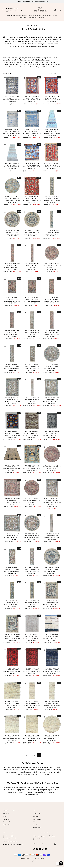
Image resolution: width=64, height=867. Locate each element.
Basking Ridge (15, 790)
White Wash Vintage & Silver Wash (26, 774)
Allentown (31, 787)
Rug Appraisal (33, 18)
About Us (6, 813)
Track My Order (8, 822)
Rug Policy (36, 816)
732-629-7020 (13, 8)
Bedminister (25, 790)
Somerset (29, 792)
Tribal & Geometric (53, 772)
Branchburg (35, 790)
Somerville (37, 792)
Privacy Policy (37, 813)
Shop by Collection (28, 15)
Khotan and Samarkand (11, 770)
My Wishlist (6, 825)
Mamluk (23, 770)
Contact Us (41, 18)
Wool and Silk (44, 774)
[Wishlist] (58, 9)
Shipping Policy (37, 819)
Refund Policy (37, 827)
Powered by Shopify (32, 861)
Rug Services (23, 18)
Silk (34, 772)
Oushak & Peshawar (53, 770)
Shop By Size (40, 15)
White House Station (32, 794)
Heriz (51, 767)
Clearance (14, 767)
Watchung (51, 792)
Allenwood (39, 787)
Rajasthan (28, 772)
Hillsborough (12, 792)
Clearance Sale (16, 15)
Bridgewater (44, 790)
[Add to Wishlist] (5, 78)
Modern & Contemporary (36, 770)
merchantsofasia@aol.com (18, 11)
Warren (44, 792)
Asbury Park (55, 787)
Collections (34, 25)
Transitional (41, 772)
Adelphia (15, 787)
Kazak (57, 767)
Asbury (47, 787)
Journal (35, 825)
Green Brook (54, 790)
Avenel (6, 790)
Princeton (21, 792)
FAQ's (34, 822)
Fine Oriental (23, 767)
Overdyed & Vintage (10, 772)
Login (4, 816)
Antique (7, 767)
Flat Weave (33, 767)
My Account (6, 819)
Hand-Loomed (43, 767)
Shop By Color (51, 15)
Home (8, 15)
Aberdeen (7, 787)
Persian (21, 772)
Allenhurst (22, 787)
